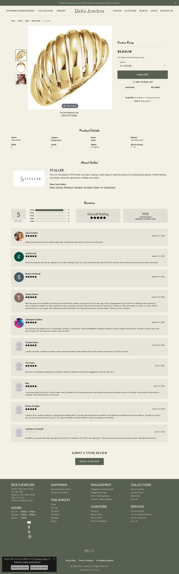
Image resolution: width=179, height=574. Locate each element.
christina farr (30, 253)
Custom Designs (138, 511)
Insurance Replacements (141, 514)
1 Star (32, 221)
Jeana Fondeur (31, 232)
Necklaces (68, 187)
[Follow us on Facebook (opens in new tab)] (29, 527)
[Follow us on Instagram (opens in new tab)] (29, 536)
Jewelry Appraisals (138, 517)
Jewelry (61, 11)
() (68, 210)
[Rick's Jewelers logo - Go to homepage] (89, 11)
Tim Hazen (30, 362)
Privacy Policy (97, 517)
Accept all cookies (39, 567)
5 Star (32, 210)
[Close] (175, 3)
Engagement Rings (99, 492)
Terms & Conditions (99, 521)
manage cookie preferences (27, 562)
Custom (117, 11)
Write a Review (89, 461)
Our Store (130, 11)
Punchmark (94, 570)
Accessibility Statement (104, 560)
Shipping (130, 87)
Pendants (78, 187)
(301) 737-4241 (69, 115)
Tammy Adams (31, 294)
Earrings (59, 187)
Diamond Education (59, 492)
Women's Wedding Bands (102, 499)
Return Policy (96, 514)
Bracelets (88, 187)
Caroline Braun (31, 342)
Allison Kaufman (138, 489)
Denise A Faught (32, 406)
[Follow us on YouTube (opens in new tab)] (29, 522)
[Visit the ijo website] (89, 550)
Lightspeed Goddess (34, 319)
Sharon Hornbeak (32, 273)
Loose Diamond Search (61, 489)
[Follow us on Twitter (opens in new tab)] (29, 532)
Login (154, 11)
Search (143, 11)
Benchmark (135, 495)
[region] (70, 67)
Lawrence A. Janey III (34, 428)
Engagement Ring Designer (102, 489)
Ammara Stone (137, 492)
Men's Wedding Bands (100, 495)
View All (134, 499)
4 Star (32, 213)
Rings (52, 187)
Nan (27, 383)
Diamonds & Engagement (20, 11)
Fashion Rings (56, 140)
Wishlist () (166, 11)
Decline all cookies (20, 567)
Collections (45, 11)
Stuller (93, 140)
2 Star (32, 218)
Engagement (109, 187)
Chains (96, 187)
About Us (95, 511)
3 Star (32, 215)
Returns (155, 87)
